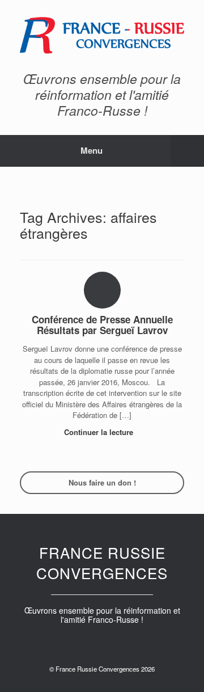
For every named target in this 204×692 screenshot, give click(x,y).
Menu (91, 150)
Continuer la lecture (99, 432)
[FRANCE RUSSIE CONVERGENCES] (102, 35)
